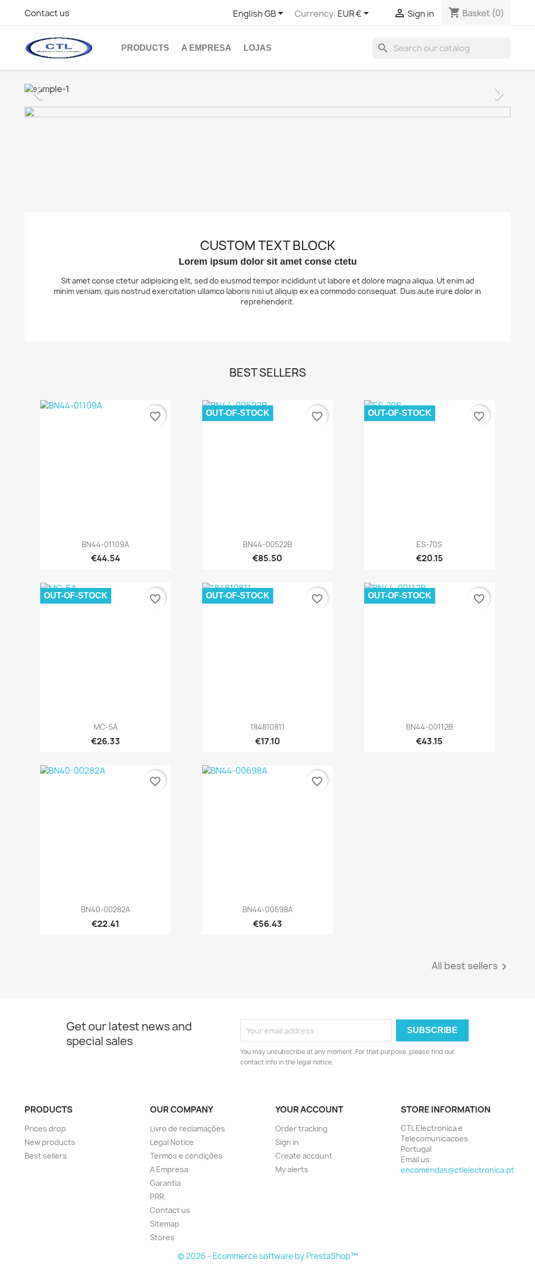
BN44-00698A (267, 909)
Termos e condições (186, 1156)
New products (50, 1142)
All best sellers (471, 966)
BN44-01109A (105, 544)
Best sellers (46, 1156)
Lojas (257, 47)
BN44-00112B (429, 727)
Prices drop (45, 1128)
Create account (303, 1156)
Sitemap (164, 1224)
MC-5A (106, 727)
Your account (309, 1109)
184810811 (267, 727)
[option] (267, 88)
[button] (61, 88)
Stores (162, 1237)
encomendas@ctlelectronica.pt (457, 1170)
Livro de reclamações (187, 1128)
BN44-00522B (267, 544)
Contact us (47, 13)
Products (145, 47)
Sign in (287, 1142)
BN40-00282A (105, 909)
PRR (157, 1196)
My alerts (291, 1169)
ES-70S (429, 544)
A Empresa (206, 47)
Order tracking (301, 1128)
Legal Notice (172, 1142)
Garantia (165, 1183)
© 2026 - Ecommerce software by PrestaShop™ (268, 1256)
